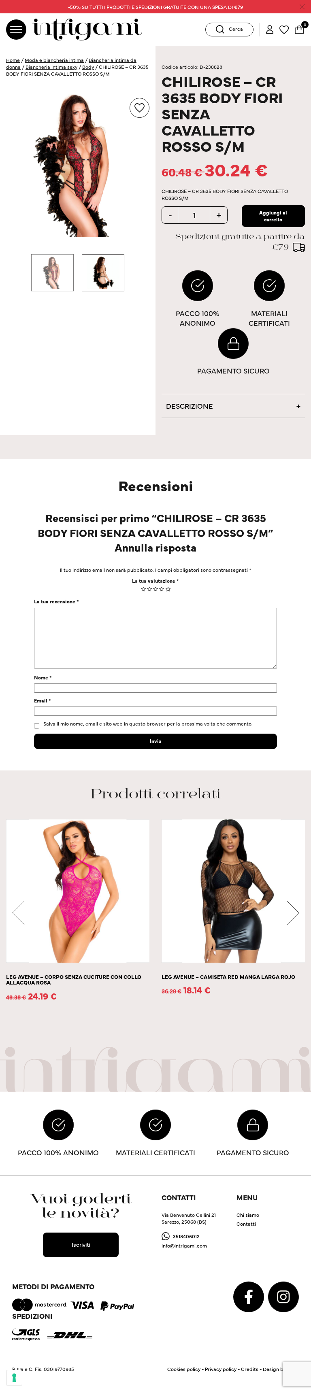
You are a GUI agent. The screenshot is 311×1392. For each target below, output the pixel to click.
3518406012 (186, 1236)
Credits (249, 1368)
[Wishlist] (284, 28)
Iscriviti (81, 1244)
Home (13, 59)
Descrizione (189, 406)
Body (88, 66)
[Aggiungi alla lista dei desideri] (139, 108)
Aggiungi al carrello (273, 216)
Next (293, 913)
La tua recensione (56, 601)
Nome (43, 677)
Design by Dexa (281, 1368)
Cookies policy (183, 1368)
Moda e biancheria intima (54, 59)
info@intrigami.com (184, 1245)
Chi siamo (247, 1214)
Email (42, 700)
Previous (18, 913)
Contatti (246, 1223)
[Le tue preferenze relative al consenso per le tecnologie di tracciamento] (14, 1378)
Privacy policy (220, 1368)
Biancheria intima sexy (51, 66)
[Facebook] (249, 1295)
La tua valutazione (155, 580)
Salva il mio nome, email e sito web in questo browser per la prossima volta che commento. (148, 723)
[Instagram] (283, 1295)
